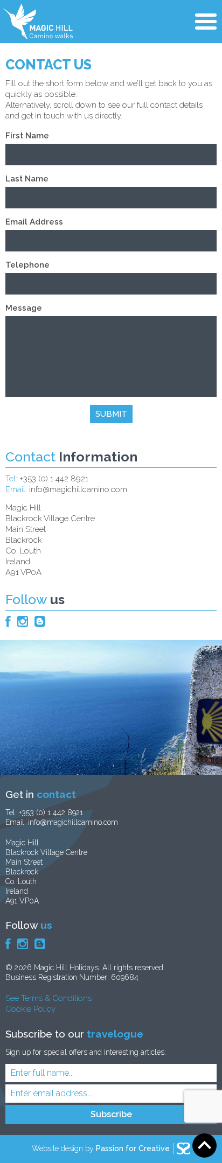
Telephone (27, 265)
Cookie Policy (30, 1009)
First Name (27, 136)
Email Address (34, 222)
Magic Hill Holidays (38, 21)
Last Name (26, 179)
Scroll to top (204, 1145)
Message (23, 308)
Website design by (101, 1148)
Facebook (8, 621)
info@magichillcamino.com (78, 489)
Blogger (39, 621)
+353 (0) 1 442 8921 (53, 479)
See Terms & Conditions (48, 998)
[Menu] (206, 22)
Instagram (22, 621)
